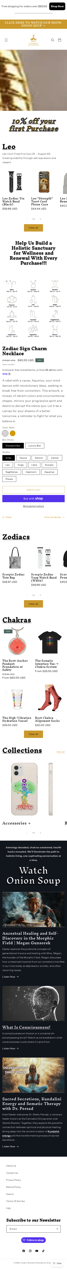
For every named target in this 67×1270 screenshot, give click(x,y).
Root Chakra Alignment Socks (47, 719)
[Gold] (12, 433)
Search (10, 1194)
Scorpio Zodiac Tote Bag (13, 576)
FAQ (8, 1208)
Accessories (14, 823)
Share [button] (8, 517)
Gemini (39, 457)
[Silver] (5, 433)
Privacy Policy (13, 1180)
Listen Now (8, 976)
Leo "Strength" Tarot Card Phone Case (42, 201)
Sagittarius (12, 472)
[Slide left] (26, 219)
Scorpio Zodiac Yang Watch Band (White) (44, 577)
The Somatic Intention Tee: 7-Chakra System (47, 663)
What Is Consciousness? (26, 1027)
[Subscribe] (57, 1229)
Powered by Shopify (45, 1263)
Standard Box (13, 445)
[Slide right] (40, 219)
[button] (6, 40)
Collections (22, 750)
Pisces (9, 479)
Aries (9, 457)
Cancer (55, 457)
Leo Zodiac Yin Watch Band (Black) (13, 201)
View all (33, 227)
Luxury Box (35, 445)
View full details (52, 517)
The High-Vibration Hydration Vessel (16, 719)
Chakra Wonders (28, 1263)
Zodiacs (16, 536)
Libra (34, 465)
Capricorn (31, 472)
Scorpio (49, 465)
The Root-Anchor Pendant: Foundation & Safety (15, 665)
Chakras (16, 620)
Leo (8, 146)
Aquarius (49, 472)
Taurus (23, 457)
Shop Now (57, 6)
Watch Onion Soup (33, 875)
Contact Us (12, 1173)
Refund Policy (13, 1187)
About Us (11, 1165)
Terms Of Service (15, 1201)
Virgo (21, 465)
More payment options (33, 506)
